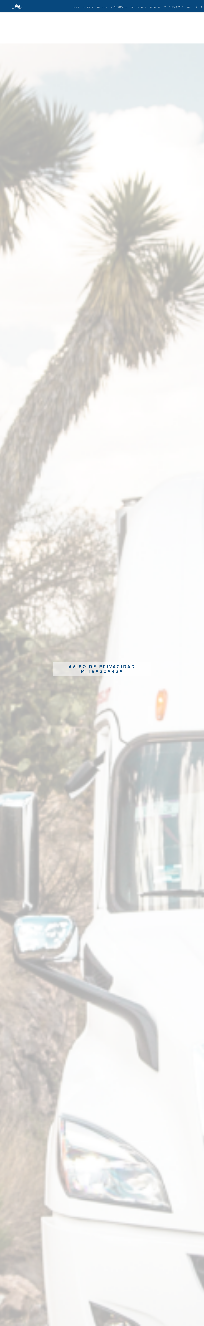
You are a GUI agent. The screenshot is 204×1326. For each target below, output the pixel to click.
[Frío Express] (17, 7)
